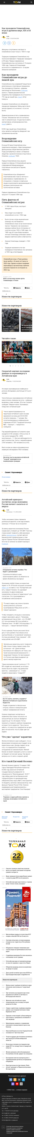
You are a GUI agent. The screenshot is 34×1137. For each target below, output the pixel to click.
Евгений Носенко (4, 817)
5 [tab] (21, 366)
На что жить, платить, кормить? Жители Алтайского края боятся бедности (15, 701)
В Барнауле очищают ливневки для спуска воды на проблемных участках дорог (18, 949)
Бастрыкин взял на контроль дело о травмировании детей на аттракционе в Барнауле (18, 1059)
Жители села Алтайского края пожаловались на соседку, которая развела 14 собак (17, 1002)
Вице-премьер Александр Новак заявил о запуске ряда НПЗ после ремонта (19, 877)
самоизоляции (11, 535)
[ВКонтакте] (9, 42)
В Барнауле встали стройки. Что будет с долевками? (15, 571)
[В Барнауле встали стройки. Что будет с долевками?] (17, 556)
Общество (9, 381)
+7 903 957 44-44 (8, 1110)
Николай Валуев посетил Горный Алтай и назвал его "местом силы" (19, 1032)
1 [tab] (10, 366)
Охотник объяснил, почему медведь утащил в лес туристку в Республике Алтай (18, 942)
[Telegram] (4, 42)
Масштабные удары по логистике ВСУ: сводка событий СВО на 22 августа (18, 935)
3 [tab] (16, 366)
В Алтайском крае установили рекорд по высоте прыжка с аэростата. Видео (18, 962)
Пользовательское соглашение (14, 1128)
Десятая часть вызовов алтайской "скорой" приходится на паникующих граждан (16, 459)
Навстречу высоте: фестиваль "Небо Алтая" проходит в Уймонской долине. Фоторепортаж (18, 1067)
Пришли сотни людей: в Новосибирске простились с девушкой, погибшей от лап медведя (18, 1017)
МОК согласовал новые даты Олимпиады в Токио (14, 279)
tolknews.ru (9, 1096)
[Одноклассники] (13, 42)
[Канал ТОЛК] (27, 288)
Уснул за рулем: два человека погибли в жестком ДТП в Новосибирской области (19, 1038)
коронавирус (6, 477)
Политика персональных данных (14, 1126)
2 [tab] (13, 366)
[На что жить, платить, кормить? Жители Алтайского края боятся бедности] (17, 685)
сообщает (24, 90)
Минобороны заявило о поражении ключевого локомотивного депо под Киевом (18, 1025)
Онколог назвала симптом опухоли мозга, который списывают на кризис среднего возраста (18, 870)
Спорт (8, 38)
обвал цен (5, 588)
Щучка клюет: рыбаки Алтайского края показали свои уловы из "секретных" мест (19, 987)
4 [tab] (18, 366)
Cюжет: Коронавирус (13, 472)
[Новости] (17, 288)
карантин (16, 817)
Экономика (9, 512)
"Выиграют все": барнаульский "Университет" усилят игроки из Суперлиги (17, 355)
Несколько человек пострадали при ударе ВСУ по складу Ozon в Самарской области (18, 1046)
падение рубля (25, 817)
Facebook (5, 544)
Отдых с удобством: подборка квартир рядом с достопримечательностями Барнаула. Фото (18, 1010)
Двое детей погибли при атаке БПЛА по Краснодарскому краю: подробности (19, 973)
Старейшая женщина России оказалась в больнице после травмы (19, 956)
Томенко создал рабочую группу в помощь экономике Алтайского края (16, 799)
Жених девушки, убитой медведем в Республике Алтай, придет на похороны (19, 1053)
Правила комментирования (13, 1129)
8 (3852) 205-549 (8, 1117)
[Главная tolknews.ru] (17, 2)
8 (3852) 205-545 (8, 1115)
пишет (20, 97)
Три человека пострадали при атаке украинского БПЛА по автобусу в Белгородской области (18, 994)
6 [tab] (24, 366)
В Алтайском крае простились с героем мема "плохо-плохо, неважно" (19, 883)
